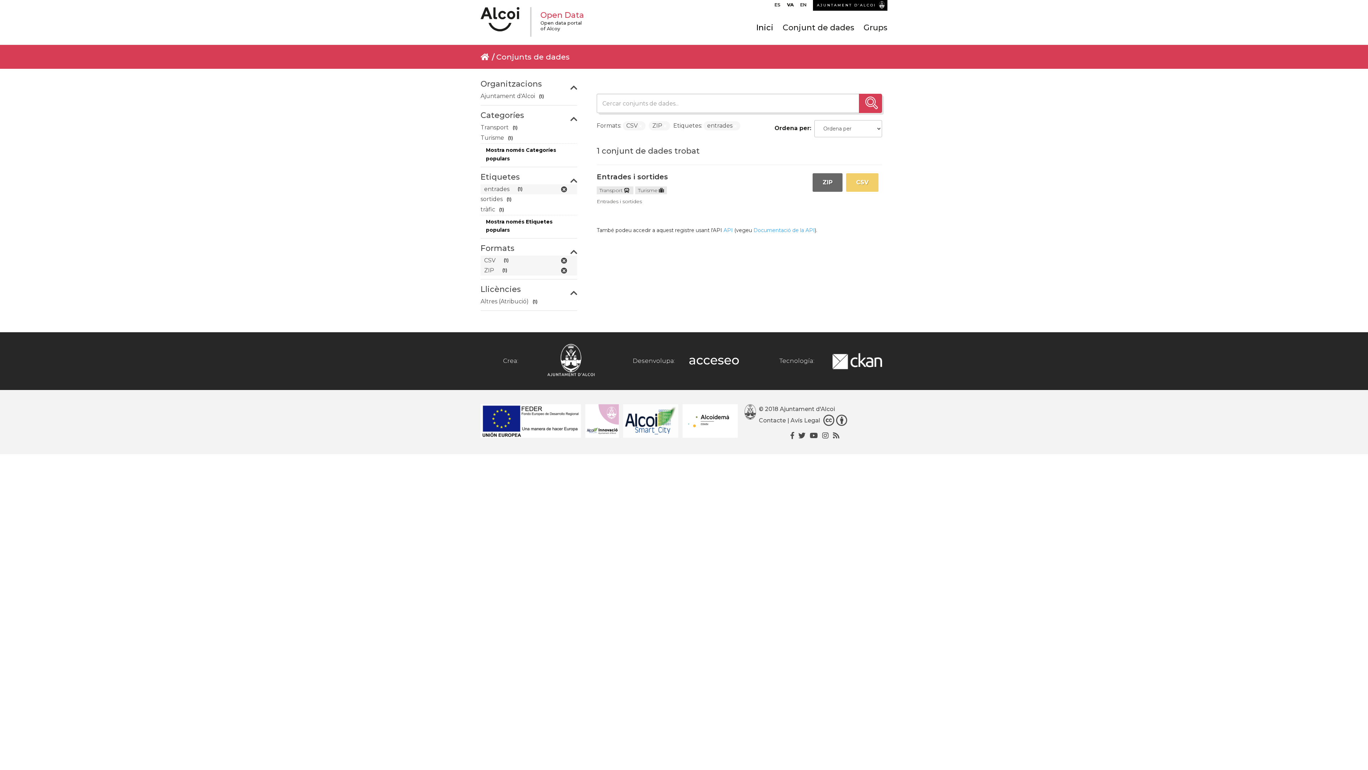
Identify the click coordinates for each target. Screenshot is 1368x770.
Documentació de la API (784, 230)
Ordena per (792, 128)
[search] (870, 103)
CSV (862, 182)
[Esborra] (640, 126)
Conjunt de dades (818, 27)
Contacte (772, 420)
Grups (875, 27)
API (728, 230)
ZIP (828, 182)
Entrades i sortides (632, 177)
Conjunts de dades (533, 56)
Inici (764, 27)
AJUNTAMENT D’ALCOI (846, 5)
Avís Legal (805, 420)
